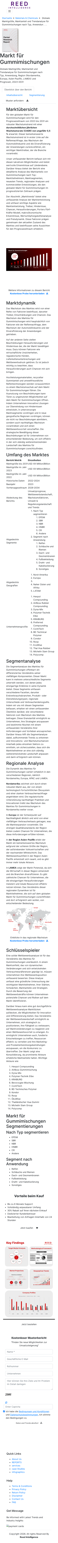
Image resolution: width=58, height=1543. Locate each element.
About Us (16, 1459)
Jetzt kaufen (27, 1228)
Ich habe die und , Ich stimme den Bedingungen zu (28, 1414)
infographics (18, 1472)
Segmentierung (37, 95)
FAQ (14, 1502)
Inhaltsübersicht (14, 95)
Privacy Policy (19, 1489)
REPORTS (17, 1462)
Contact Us (17, 1499)
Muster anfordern (15, 100)
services (16, 1465)
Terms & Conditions (22, 1486)
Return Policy (18, 1492)
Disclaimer (17, 1495)
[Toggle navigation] (9, 11)
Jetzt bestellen (29, 1324)
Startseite (7, 18)
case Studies (18, 1468)
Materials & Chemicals (26, 18)
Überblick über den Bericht (18, 89)
